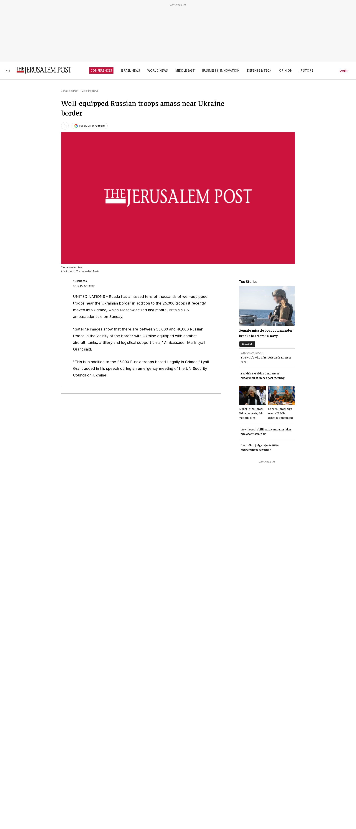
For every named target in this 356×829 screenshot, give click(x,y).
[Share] (65, 125)
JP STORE (306, 70)
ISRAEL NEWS (130, 70)
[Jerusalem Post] (41, 70)
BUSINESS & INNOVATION (221, 70)
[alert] (33, 785)
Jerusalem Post (69, 90)
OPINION (285, 70)
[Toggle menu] (7, 70)
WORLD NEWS (157, 70)
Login (343, 70)
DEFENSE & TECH (259, 70)
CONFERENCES (101, 70)
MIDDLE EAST (185, 70)
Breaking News (90, 90)
